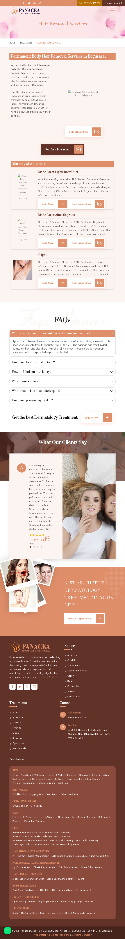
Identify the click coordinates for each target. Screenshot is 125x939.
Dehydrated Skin (69, 794)
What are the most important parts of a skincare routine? (51, 333)
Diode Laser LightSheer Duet (58, 172)
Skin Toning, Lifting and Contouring (79, 840)
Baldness (103, 817)
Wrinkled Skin (19, 794)
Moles (15, 732)
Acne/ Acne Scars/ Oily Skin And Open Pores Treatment (41, 836)
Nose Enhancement (91, 867)
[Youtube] (34, 3)
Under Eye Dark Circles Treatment (30, 844)
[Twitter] (29, 3)
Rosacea (17, 738)
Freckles (16, 727)
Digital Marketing (60, 934)
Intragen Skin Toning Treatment (74, 890)
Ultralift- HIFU (47, 890)
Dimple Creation (84, 901)
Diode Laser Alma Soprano (56, 215)
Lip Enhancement (21, 867)
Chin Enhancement (69, 867)
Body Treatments (24, 886)
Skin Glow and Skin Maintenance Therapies (35, 840)
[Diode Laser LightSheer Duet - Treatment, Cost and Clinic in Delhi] (22, 187)
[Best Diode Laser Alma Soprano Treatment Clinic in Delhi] (22, 230)
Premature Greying (34, 821)
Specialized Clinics (77, 670)
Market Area (73, 696)
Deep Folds (52, 794)
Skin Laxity (36, 805)
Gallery (70, 675)
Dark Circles (18, 778)
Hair (15, 813)
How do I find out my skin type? (33, 372)
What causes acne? (25, 381)
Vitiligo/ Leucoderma (23, 782)
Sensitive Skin (19, 748)
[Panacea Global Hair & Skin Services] (24, 10)
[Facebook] (23, 3)
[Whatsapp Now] (7, 930)
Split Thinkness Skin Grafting (55, 912)
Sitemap (71, 691)
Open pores (18, 743)
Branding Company (82, 934)
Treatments (26, 42)
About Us (72, 654)
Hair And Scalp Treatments (30, 851)
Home (12, 42)
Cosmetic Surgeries (25, 897)
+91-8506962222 (91, 3)
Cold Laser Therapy (62, 855)
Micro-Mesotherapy (38, 855)
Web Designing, (42, 934)
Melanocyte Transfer (84, 912)
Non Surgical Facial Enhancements (36, 863)
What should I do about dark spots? (36, 391)
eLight (42, 255)
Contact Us (73, 686)
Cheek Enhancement (45, 867)
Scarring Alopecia (86, 817)
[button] (30, 546)
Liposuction (18, 901)
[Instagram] (39, 3)
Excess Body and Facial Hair (53, 782)
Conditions (73, 660)
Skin (15, 770)
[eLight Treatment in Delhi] (22, 270)
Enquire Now (111, 3)
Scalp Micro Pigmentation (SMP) (92, 855)
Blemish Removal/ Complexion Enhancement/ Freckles (41, 832)
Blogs (70, 680)
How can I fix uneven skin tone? (33, 362)
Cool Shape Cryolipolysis (24, 890)
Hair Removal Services (27, 874)
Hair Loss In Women (44, 817)
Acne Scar (17, 717)
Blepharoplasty (50, 901)
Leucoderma (20, 908)
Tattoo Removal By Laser (65, 844)
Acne (15, 712)
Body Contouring (24, 801)
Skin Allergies (94, 778)
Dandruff (16, 821)
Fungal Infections (75, 778)
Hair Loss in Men (21, 817)
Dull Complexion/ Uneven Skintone (45, 778)
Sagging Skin (36, 794)
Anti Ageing (20, 790)
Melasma (17, 722)
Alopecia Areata (66, 817)
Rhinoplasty (67, 901)
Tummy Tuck (33, 901)
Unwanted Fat (20, 805)
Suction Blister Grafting (24, 912)
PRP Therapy (18, 855)
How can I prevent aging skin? (32, 400)
